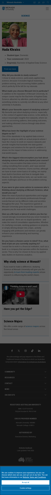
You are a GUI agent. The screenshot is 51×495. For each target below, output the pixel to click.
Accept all (25, 482)
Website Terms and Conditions (34, 477)
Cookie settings (25, 488)
